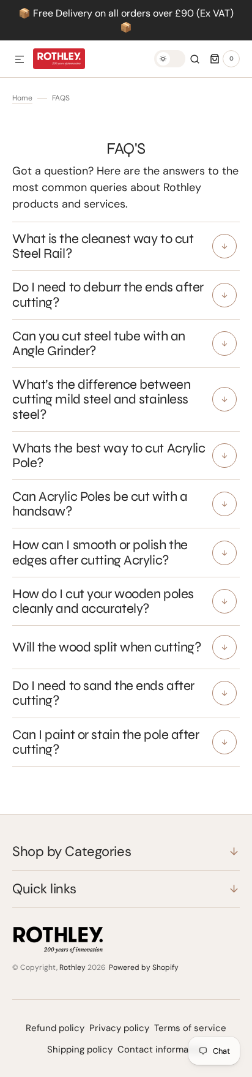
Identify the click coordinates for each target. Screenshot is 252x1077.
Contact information (161, 1049)
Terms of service (190, 1028)
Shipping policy (80, 1049)
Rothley (72, 967)
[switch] (169, 58)
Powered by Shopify (144, 967)
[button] (19, 60)
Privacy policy (119, 1028)
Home (22, 98)
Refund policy (55, 1028)
